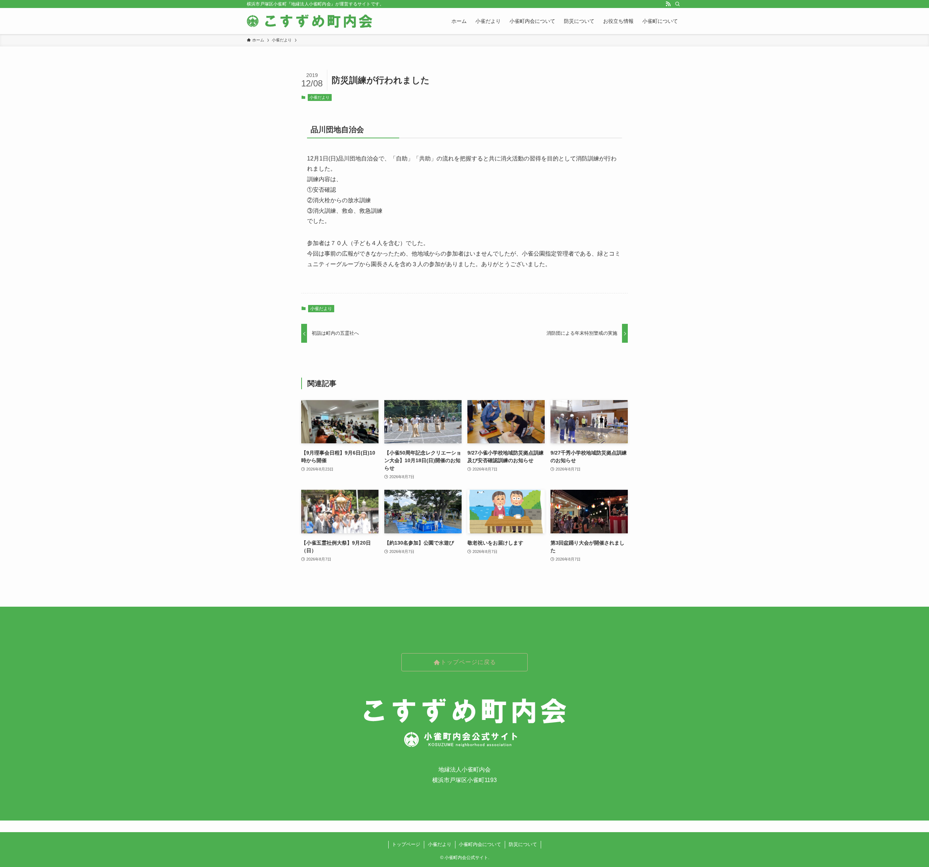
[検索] (677, 4)
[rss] (668, 4)
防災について (523, 844)
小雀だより (320, 97)
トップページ (406, 844)
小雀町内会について (480, 844)
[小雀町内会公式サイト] (310, 21)
